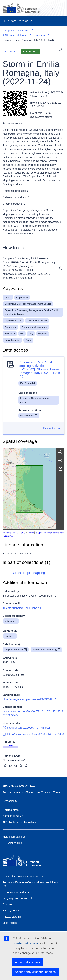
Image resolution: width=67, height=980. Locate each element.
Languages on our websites (18, 898)
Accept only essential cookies (35, 972)
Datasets (39, 35)
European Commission (16, 30)
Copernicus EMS (13, 320)
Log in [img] (53, 9)
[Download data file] (60, 469)
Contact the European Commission (23, 876)
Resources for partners (16, 892)
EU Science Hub (12, 843)
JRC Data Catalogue (15, 35)
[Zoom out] (60, 460)
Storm (28, 340)
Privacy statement (13, 916)
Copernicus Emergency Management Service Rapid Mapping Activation (31, 312)
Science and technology (45, 649)
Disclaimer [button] (8, 536)
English (8, 636)
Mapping (42, 333)
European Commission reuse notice (35, 400)
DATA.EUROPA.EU (14, 816)
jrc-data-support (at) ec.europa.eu (22, 608)
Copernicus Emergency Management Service (28, 304)
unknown (9, 621)
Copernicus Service (37, 320)
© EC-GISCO (19, 532)
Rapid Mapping (12, 340)
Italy (31, 333)
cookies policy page (25, 943)
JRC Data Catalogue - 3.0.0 (19, 785)
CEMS (8, 297)
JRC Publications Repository (19, 822)
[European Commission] (25, 8)
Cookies (7, 904)
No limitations (27, 415)
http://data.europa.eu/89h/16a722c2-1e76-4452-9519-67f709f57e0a (33, 713)
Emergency (10, 327)
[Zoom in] (60, 452)
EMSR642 (10, 333)
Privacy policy (11, 910)
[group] (29, 488)
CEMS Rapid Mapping (29, 573)
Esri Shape (26, 383)
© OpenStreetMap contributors (49, 532)
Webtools (7, 532)
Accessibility (10, 801)
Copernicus (22, 297)
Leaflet (30, 532)
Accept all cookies (27, 962)
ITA (22, 333)
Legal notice (10, 923)
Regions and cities (14, 649)
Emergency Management (34, 327)
